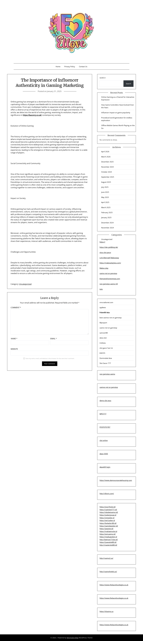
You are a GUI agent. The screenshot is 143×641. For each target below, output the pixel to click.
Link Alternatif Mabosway (109, 258)
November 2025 (107, 167)
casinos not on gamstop (109, 387)
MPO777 (103, 414)
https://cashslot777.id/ (108, 509)
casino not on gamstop (108, 273)
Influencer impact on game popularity (115, 112)
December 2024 (107, 222)
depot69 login (105, 467)
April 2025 (105, 202)
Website (14, 349)
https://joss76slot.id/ (108, 507)
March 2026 (105, 157)
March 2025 (105, 207)
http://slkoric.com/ (107, 493)
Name (14, 338)
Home (58, 66)
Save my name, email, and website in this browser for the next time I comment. (50, 358)
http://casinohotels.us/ (108, 571)
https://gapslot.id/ (106, 528)
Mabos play (104, 268)
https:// (102, 242)
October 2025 (106, 172)
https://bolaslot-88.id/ (108, 523)
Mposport (103, 323)
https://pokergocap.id (108, 515)
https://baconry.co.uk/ (32, 115)
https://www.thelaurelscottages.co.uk (114, 585)
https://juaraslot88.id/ (108, 542)
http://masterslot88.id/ (108, 545)
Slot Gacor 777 (105, 363)
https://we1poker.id (107, 520)
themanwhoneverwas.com (110, 278)
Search (103, 78)
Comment (16, 307)
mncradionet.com (106, 302)
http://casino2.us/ (106, 558)
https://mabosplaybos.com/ (110, 263)
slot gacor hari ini (106, 348)
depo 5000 (104, 454)
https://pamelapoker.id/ (109, 526)
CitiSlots (103, 343)
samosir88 (104, 333)
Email (53, 338)
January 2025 (106, 217)
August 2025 (106, 182)
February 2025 (107, 212)
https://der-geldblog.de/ (109, 247)
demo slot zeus (105, 400)
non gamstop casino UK (109, 284)
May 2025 (105, 197)
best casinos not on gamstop (111, 317)
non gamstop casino (107, 374)
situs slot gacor (105, 252)
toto (101, 289)
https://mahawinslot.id (108, 531)
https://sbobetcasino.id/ (109, 512)
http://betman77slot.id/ (109, 539)
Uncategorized (25, 284)
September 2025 (107, 177)
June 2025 (105, 192)
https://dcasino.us (106, 611)
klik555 (102, 353)
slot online (104, 440)
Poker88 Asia (105, 312)
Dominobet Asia (106, 358)
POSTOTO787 (105, 427)
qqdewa (103, 307)
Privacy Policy (69, 66)
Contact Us (83, 66)
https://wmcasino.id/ (108, 534)
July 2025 (104, 187)
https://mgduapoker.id (108, 537)
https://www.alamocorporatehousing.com (116, 480)
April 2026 (105, 151)
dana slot (103, 338)
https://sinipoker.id (107, 518)
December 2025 (107, 162)
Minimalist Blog (72, 638)
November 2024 (107, 228)
